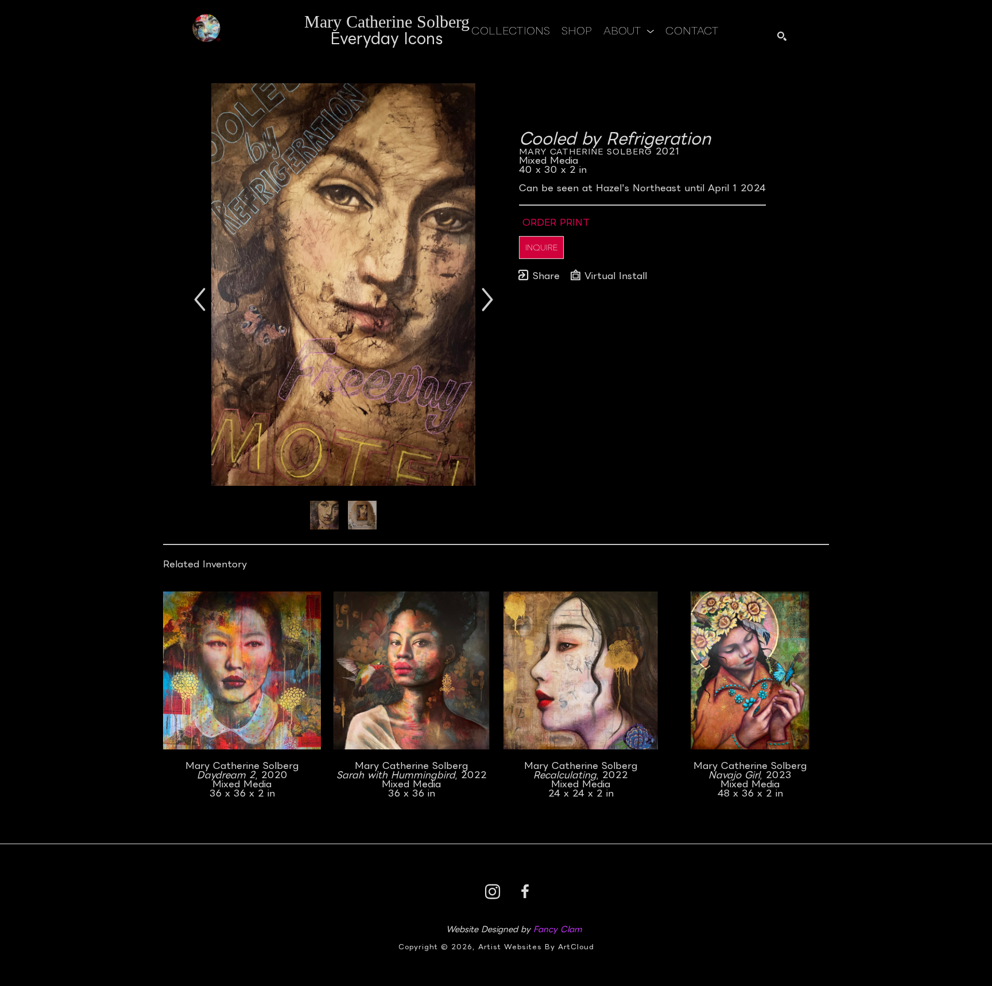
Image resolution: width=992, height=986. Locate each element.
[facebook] (524, 891)
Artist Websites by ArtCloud (536, 946)
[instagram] (492, 891)
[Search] (781, 36)
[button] (628, 30)
